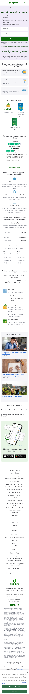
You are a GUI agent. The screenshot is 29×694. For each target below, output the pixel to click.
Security (14, 543)
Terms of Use (14, 553)
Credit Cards (14, 473)
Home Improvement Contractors (14, 511)
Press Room (14, 528)
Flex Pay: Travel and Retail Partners (14, 504)
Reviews (14, 530)
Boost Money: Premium (14, 489)
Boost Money (14, 481)
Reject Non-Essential (14, 686)
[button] (2, 3)
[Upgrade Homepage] (13, 2)
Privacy (14, 555)
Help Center (14, 540)
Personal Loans (15, 470)
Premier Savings (14, 475)
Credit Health (14, 515)
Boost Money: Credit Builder (14, 486)
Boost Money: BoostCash (14, 484)
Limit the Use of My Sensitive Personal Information (14, 564)
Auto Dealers (14, 497)
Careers (14, 525)
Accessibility (14, 546)
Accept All (14, 691)
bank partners (20, 669)
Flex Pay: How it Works (14, 500)
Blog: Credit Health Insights (14, 537)
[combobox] (14, 573)
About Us (14, 522)
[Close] (27, 672)
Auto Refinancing (14, 492)
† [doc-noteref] (18, 206)
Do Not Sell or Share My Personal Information (15, 559)
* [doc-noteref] (23, 195)
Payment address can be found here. (14, 595)
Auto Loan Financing (14, 495)
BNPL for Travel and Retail (14, 508)
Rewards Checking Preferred (14, 478)
